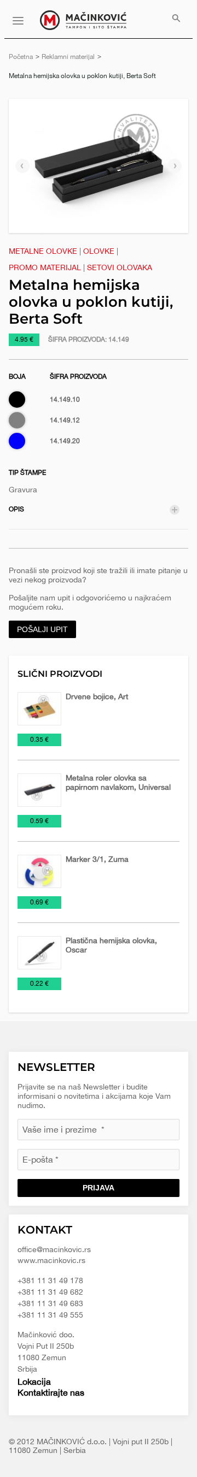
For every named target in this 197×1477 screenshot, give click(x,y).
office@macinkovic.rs (54, 1249)
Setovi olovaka (119, 267)
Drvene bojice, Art (97, 696)
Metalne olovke (43, 251)
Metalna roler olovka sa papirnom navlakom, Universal (118, 782)
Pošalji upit (42, 629)
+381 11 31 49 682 (50, 1292)
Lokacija (34, 1381)
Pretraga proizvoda (176, 19)
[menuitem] (176, 19)
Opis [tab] (16, 509)
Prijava (98, 1187)
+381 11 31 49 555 (50, 1315)
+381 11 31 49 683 (50, 1303)
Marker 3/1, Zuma (97, 859)
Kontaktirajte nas (51, 1392)
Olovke (98, 251)
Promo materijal (45, 267)
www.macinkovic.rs (51, 1260)
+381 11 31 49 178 (50, 1280)
